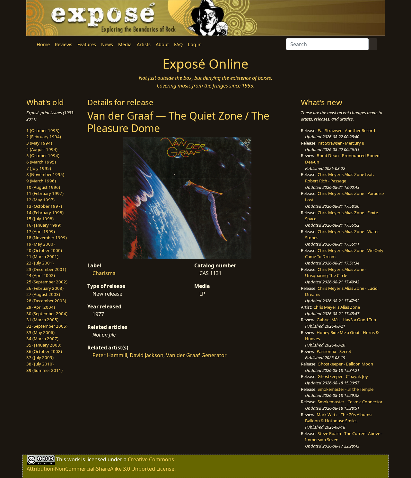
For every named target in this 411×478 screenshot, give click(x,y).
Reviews (63, 44)
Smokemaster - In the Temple (345, 389)
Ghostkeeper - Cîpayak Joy (343, 376)
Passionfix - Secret (334, 351)
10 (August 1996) (43, 187)
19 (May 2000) (40, 244)
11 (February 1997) (45, 193)
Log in (195, 44)
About (162, 44)
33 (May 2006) (40, 332)
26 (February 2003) (45, 288)
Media (125, 44)
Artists (144, 44)
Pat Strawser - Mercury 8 (341, 143)
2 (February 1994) (43, 136)
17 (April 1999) (40, 231)
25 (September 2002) (46, 282)
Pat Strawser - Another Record (346, 130)
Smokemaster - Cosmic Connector (350, 402)
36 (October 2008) (44, 351)
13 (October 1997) (44, 206)
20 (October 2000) (44, 250)
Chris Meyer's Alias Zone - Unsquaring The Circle (335, 272)
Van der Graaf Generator (196, 355)
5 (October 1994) (42, 155)
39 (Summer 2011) (44, 370)
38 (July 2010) (40, 364)
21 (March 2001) (42, 256)
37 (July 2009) (40, 357)
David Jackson (146, 355)
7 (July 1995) (38, 168)
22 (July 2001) (40, 263)
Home (43, 44)
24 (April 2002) (40, 275)
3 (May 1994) (39, 143)
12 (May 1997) (40, 200)
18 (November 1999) (46, 237)
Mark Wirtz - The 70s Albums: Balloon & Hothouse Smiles (338, 418)
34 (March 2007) (42, 338)
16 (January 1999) (43, 225)
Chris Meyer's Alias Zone (336, 307)
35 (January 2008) (43, 345)
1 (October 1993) (42, 130)
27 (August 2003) (43, 294)
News (107, 44)
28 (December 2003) (46, 301)
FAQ (178, 44)
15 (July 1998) (40, 219)
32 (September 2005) (46, 326)
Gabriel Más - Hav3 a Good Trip (346, 320)
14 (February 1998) (45, 212)
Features (86, 44)
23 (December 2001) (46, 269)
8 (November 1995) (45, 174)
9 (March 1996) (41, 181)
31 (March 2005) (42, 320)
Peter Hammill (109, 355)
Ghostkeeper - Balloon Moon (345, 364)
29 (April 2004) (40, 307)
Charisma (104, 273)
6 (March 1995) (41, 162)
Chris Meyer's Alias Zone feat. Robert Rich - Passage (339, 178)
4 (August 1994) (41, 149)
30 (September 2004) (46, 313)
